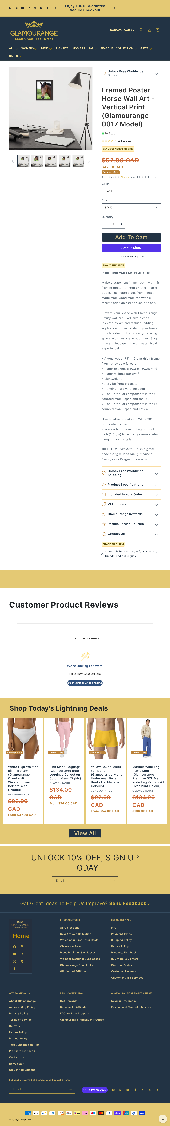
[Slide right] (89, 161)
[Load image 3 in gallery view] (51, 161)
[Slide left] (12, 161)
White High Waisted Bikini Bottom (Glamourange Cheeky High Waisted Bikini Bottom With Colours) (23, 778)
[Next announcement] (114, 8)
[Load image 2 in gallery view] (37, 161)
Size (105, 200)
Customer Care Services (127, 977)
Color (105, 183)
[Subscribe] (114, 880)
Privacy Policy (18, 1013)
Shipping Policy (121, 940)
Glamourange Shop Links (76, 965)
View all (85, 833)
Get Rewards (68, 1001)
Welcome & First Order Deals (79, 940)
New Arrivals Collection (75, 934)
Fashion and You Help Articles (131, 1007)
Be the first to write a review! (85, 682)
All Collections (69, 927)
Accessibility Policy (22, 1007)
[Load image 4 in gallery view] (65, 161)
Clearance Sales (71, 946)
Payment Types (121, 934)
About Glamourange (22, 1001)
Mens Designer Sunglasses (78, 952)
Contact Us (16, 1057)
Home (21, 935)
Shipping (125, 177)
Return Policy (120, 946)
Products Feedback (124, 952)
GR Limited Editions (73, 971)
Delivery (14, 1026)
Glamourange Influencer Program (82, 1019)
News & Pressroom (123, 1001)
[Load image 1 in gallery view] (23, 161)
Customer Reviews (123, 971)
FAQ (114, 927)
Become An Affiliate (73, 1007)
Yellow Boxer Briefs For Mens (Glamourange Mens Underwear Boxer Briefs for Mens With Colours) (107, 776)
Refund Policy (18, 1038)
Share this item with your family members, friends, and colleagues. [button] (133, 554)
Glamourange (25, 1119)
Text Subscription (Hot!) (25, 1044)
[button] (13, 48)
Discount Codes (121, 965)
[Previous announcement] (55, 8)
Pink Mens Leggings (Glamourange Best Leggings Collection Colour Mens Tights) (65, 772)
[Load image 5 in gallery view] (78, 161)
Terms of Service (20, 1019)
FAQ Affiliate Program (74, 1013)
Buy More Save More (125, 958)
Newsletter (16, 1063)
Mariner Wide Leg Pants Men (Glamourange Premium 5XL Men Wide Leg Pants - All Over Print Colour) (148, 776)
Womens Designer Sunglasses (80, 958)
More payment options (131, 256)
